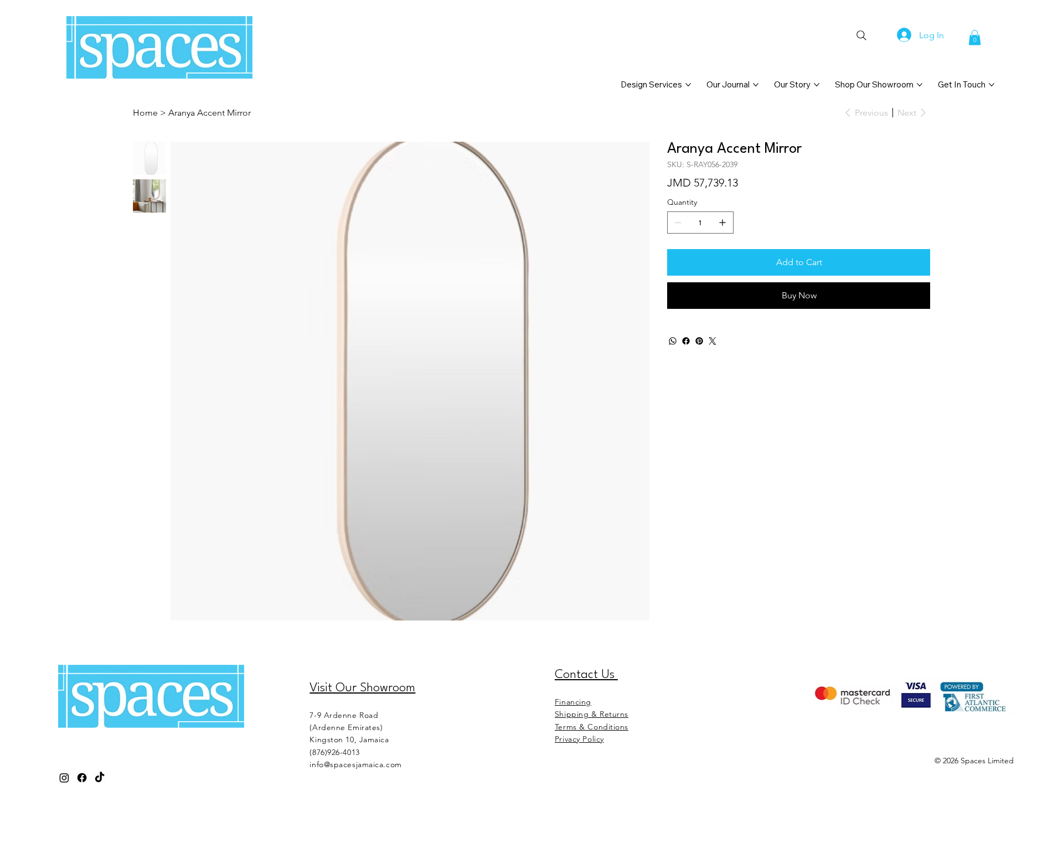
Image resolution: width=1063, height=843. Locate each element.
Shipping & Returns (591, 714)
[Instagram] (64, 778)
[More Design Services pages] (688, 84)
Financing (573, 702)
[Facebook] (686, 340)
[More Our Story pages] (816, 84)
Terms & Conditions (591, 727)
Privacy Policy (579, 739)
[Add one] (722, 222)
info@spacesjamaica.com (355, 764)
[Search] (861, 35)
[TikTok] (100, 778)
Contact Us (586, 675)
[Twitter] (712, 340)
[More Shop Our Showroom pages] (919, 84)
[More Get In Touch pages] (991, 84)
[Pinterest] (699, 340)
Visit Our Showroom (362, 688)
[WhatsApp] (672, 340)
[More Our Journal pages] (755, 84)
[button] (974, 37)
